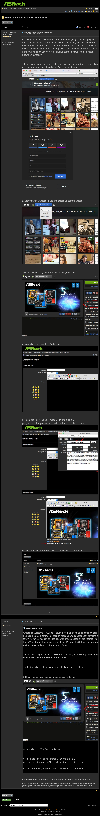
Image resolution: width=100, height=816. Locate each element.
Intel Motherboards (30, 8)
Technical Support (18, 8)
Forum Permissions (92, 805)
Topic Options (93, 27)
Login (96, 11)
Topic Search (82, 27)
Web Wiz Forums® (51, 809)
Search (75, 11)
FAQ (68, 11)
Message (25, 27)
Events (82, 11)
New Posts (91, 8)
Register (89, 11)
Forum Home (8, 8)
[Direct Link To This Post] (23, 32)
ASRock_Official (9, 33)
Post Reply (6, 22)
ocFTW (5, 622)
